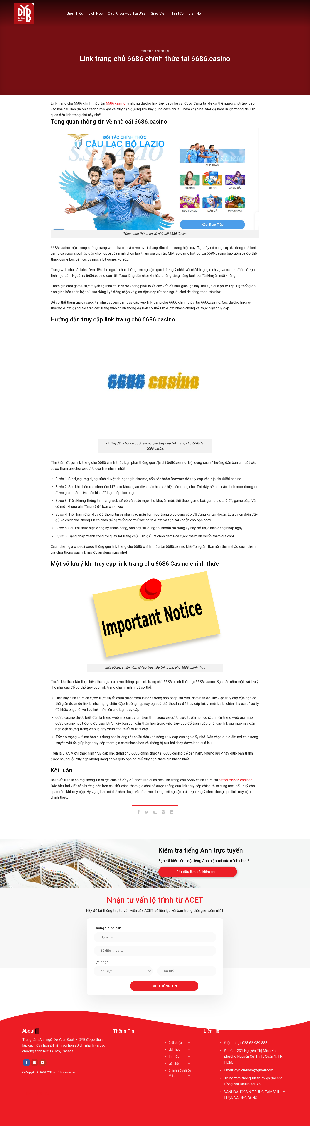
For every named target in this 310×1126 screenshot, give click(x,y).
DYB (49, 1072)
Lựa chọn (101, 962)
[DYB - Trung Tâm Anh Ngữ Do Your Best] (37, 13)
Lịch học (174, 1049)
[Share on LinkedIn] (171, 813)
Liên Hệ (195, 13)
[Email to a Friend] (155, 813)
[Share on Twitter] (147, 813)
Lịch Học (95, 13)
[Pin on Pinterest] (163, 813)
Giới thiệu (175, 1043)
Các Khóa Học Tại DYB (127, 13)
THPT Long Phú (36, 1093)
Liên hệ (174, 1063)
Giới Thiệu (74, 13)
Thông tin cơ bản (107, 928)
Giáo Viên (158, 13)
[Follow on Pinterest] (34, 1062)
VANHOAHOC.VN (237, 1092)
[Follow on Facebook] (26, 1062)
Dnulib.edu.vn (250, 1084)
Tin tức (177, 13)
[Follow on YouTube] (43, 1063)
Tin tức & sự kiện (155, 51)
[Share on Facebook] (139, 813)
